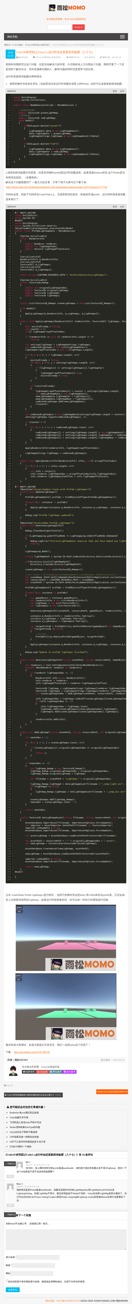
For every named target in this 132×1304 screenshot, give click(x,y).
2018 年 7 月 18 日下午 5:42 (28, 1187)
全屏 (122, 91)
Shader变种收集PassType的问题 (25, 1127)
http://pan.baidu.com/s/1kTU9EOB (32, 1052)
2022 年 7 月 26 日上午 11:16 (37, 1165)
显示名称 (11, 1257)
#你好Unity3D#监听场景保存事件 (111, 1092)
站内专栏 (30, 1072)
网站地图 (49, 1300)
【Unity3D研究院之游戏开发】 (37, 45)
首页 (9, 45)
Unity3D (9, 1085)
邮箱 (9, 1265)
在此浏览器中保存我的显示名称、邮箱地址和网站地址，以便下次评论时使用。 (47, 1281)
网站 (8, 1273)
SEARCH (78, 27)
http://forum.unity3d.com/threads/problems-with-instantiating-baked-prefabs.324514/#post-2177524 (56, 187)
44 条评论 (91, 57)
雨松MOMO (23, 57)
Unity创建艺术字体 (19, 1117)
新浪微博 (70, 1072)
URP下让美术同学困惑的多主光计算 (28, 1142)
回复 (10, 1176)
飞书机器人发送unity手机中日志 (25, 1122)
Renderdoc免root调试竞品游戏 (24, 1112)
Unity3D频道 (17, 45)
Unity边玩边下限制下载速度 (23, 1132)
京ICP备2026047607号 (68, 1300)
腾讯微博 (56, 1072)
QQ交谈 (43, 1072)
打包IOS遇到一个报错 (20, 1146)
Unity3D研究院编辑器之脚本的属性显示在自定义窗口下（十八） (34, 1095)
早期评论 (10, 1164)
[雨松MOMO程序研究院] (66, 11)
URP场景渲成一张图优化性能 (24, 1137)
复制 (115, 91)
